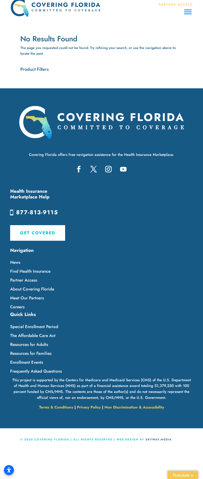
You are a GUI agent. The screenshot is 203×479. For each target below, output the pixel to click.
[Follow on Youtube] (123, 169)
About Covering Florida (32, 289)
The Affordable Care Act (32, 335)
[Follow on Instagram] (108, 169)
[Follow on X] (93, 169)
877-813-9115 (37, 212)
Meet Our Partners (27, 298)
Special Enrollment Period (34, 327)
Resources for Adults (29, 344)
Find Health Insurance (30, 271)
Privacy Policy (89, 407)
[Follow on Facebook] (78, 169)
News (15, 262)
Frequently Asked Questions (36, 371)
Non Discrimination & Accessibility (134, 407)
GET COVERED (37, 233)
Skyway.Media (159, 439)
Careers (17, 307)
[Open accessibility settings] (9, 470)
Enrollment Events (26, 362)
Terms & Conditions (56, 407)
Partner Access (23, 280)
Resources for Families (30, 353)
